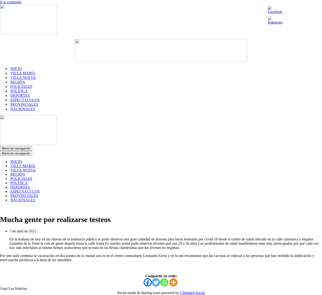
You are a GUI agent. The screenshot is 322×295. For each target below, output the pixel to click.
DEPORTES (20, 96)
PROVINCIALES (24, 105)
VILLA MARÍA (22, 73)
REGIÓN (17, 82)
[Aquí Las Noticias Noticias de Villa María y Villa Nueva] (28, 33)
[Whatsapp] (164, 282)
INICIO (16, 69)
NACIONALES (22, 109)
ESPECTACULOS (25, 100)
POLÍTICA (19, 91)
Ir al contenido (10, 2)
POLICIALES (21, 87)
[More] (173, 282)
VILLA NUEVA (23, 78)
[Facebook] (148, 282)
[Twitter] (156, 282)
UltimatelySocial (192, 293)
